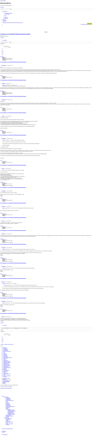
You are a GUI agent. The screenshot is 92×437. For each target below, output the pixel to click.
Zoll (6, 401)
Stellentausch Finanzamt (11, 410)
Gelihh (3, 233)
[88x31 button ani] (89, 24)
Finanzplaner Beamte (84, 24)
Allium (1, 75)
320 (6, 76)
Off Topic (7, 416)
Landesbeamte (8, 399)
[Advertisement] (23, 28)
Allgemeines (8, 397)
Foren (3, 396)
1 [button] (2, 336)
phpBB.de (10, 386)
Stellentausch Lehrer (11, 413)
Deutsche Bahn (8, 405)
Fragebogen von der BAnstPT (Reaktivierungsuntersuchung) (15, 34)
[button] (2, 45)
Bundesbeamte (8, 398)
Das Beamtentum (5, 434)
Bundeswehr (8, 403)
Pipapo (1, 198)
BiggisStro (2, 56)
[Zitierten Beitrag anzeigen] (9, 140)
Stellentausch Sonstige (11, 414)
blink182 (1, 182)
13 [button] (2, 51)
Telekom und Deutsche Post (10, 406)
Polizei (7, 402)
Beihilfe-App (4, 431)
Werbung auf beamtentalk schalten (7, 428)
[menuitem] (8, 13)
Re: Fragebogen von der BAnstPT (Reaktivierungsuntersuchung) (13, 61)
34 (5, 57)
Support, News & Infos (9, 423)
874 (6, 199)
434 (6, 239)
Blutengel (1, 130)
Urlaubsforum (8, 421)
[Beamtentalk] (3, 0)
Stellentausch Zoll (10, 412)
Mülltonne (7, 424)
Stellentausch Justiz (11, 411)
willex (1, 107)
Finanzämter (8, 407)
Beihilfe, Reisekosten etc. (10, 400)
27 (5, 226)
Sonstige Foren (6, 417)
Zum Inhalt (2, 7)
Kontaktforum (8, 419)
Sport (7, 422)
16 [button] (2, 54)
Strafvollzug (8, 404)
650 (6, 161)
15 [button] (2, 53)
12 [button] (2, 50)
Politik (7, 420)
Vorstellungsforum (9, 418)
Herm (1, 160)
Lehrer (7, 408)
